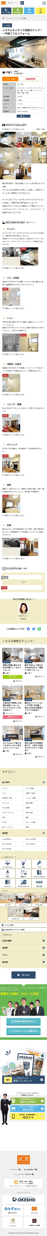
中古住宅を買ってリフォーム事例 (14, 930)
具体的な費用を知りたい (25, 1021)
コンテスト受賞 (9, 925)
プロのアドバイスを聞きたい (25, 1030)
